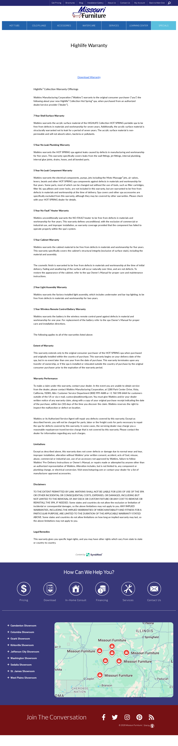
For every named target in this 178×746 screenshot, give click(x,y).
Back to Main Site (157, 3)
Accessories (64, 25)
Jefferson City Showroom (25, 651)
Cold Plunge (39, 25)
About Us (112, 3)
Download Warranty (89, 77)
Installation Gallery (95, 3)
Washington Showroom (24, 658)
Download (50, 600)
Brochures (70, 3)
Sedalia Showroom (21, 664)
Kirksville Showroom (22, 645)
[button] (28, 625)
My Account (139, 3)
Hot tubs (14, 25)
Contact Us (125, 3)
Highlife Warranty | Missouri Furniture (89, 12)
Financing (102, 600)
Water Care (89, 25)
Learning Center (138, 25)
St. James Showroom (23, 671)
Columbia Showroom (22, 632)
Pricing (24, 600)
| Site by (146, 725)
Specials (163, 25)
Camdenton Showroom (23, 625)
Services (114, 25)
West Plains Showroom (24, 677)
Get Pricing (56, 3)
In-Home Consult (76, 600)
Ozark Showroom (20, 638)
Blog (81, 3)
